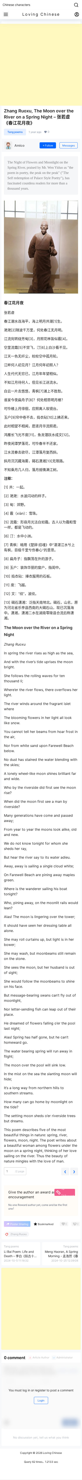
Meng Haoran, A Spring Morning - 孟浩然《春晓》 (61, 1256)
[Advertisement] (41, 65)
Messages (68, 145)
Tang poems (15, 132)
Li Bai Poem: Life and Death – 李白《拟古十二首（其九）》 (20, 1256)
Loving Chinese (52, 1452)
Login (41, 1400)
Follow (49, 145)
